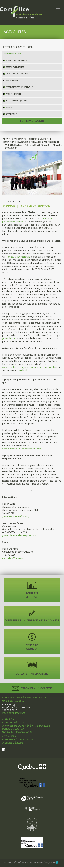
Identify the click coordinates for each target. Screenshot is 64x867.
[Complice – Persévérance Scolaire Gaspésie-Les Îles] (21, 12)
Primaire (9, 107)
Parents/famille (13, 94)
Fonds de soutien (13, 729)
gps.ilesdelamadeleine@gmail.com (19, 535)
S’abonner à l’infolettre (17, 740)
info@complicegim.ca (13, 712)
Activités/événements (16, 60)
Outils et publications (17, 732)
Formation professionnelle (19, 87)
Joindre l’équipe (12, 743)
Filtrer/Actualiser (32, 120)
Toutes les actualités (14, 53)
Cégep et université (15, 67)
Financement (12, 80)
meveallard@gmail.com (13, 558)
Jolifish (52, 862)
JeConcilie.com (9, 338)
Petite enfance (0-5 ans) (17, 100)
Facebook (23, 370)
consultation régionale (19, 256)
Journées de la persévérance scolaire (26, 726)
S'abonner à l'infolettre (36, 688)
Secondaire (11, 114)
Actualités (9, 736)
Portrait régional (14, 723)
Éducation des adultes (17, 73)
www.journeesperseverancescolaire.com (21, 448)
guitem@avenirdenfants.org (16, 516)
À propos (8, 719)
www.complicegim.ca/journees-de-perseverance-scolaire (29, 367)
